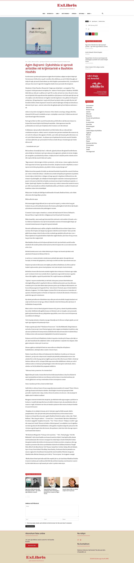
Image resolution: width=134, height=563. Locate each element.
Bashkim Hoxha (102, 21)
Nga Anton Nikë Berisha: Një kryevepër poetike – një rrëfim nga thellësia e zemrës (33, 490)
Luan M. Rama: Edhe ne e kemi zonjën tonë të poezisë (70, 489)
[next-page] (28, 497)
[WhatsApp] (96, 34)
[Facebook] (86, 34)
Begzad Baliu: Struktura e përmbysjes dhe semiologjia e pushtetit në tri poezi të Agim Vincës (51, 491)
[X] (90, 34)
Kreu (26, 61)
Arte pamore (88, 68)
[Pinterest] (93, 34)
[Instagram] (80, 540)
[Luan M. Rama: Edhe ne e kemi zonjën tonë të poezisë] (71, 482)
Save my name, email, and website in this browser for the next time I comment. (49, 523)
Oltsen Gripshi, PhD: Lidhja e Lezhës (94, 67)
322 (90, 21)
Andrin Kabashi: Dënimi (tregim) (93, 52)
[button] (102, 13)
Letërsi (29, 61)
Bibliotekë (87, 54)
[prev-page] (26, 497)
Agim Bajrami (94, 21)
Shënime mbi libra (35, 61)
